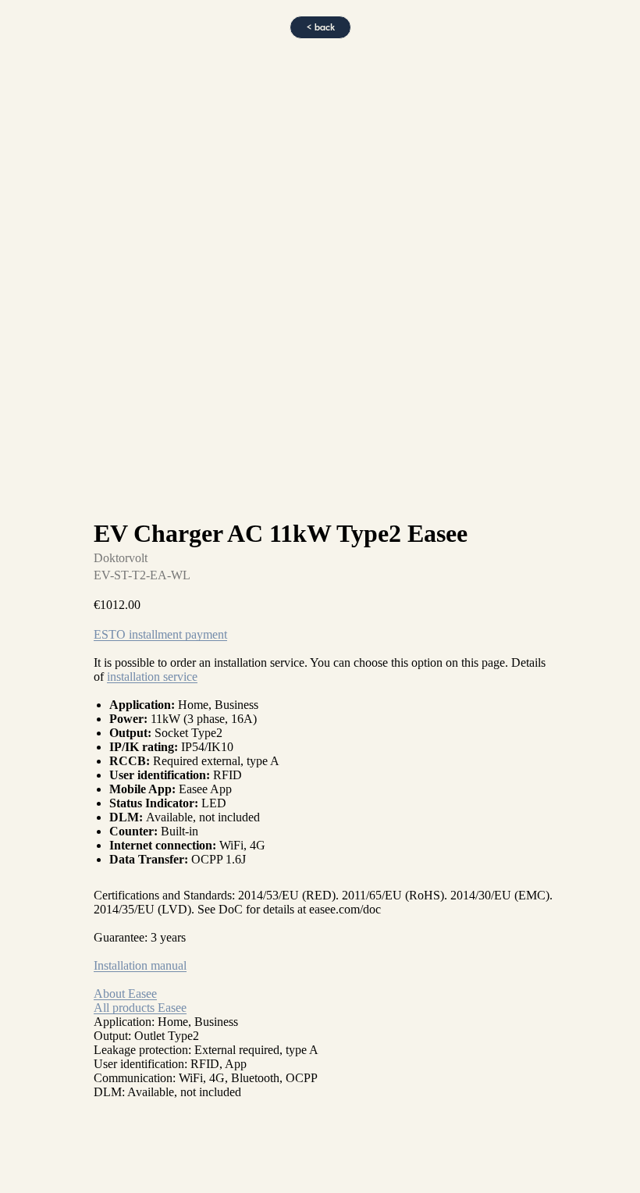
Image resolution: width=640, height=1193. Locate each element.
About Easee (125, 993)
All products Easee (140, 1007)
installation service (152, 676)
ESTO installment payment (160, 634)
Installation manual (140, 965)
